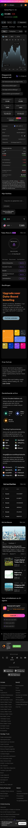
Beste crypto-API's (10, 623)
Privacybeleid (20, 796)
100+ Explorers (4, 765)
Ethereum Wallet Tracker (6, 714)
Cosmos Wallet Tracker (6, 711)
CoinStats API (19, 697)
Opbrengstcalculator (5, 739)
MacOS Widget (4, 793)
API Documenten (20, 699)
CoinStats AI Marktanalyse (6, 695)
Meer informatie (14, 251)
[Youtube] (25, 658)
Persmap (18, 690)
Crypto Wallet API (4, 775)
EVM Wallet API (4, 780)
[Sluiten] (26, 1)
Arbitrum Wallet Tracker (6, 707)
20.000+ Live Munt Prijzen (6, 763)
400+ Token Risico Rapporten (7, 768)
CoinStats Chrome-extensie (7, 791)
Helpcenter (3, 807)
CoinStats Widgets (4, 753)
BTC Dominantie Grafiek (6, 758)
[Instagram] (7, 658)
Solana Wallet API (4, 777)
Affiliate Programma (5, 697)
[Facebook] (14, 663)
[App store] (8, 670)
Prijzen (17, 688)
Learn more (21, 1)
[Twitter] (22, 136)
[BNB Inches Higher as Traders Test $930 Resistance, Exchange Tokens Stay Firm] (9, 574)
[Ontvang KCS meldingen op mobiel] (14, 22)
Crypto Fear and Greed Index (7, 751)
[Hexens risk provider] (14, 254)
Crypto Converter (4, 744)
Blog (1, 690)
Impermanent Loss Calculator (7, 742)
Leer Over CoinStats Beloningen (8, 819)
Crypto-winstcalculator (5, 737)
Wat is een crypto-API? (11, 619)
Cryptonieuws (3, 692)
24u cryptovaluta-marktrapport (7, 756)
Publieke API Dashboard (22, 702)
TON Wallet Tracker (5, 718)
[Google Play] (19, 670)
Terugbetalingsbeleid (22, 800)
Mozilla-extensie (4, 796)
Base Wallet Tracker (5, 716)
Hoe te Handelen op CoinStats (7, 816)
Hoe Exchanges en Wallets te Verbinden (10, 809)
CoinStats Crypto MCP (5, 770)
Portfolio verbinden (11, 318)
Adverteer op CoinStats (21, 695)
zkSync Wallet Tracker (5, 704)
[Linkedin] (21, 658)
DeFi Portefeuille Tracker (6, 699)
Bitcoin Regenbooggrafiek (6, 746)
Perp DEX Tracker (4, 728)
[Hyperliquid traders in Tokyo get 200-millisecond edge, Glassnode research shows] (14, 533)
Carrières (18, 692)
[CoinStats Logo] (9, 5)
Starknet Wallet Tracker (6, 702)
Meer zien (23, 232)
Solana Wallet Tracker (5, 709)
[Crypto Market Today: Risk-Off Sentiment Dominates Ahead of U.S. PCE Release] (9, 562)
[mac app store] (14, 674)
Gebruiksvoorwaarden (22, 793)
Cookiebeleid (20, 798)
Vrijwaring (19, 791)
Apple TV (2, 798)
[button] (22, 126)
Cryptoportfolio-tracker (6, 685)
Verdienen (3, 688)
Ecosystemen (3, 730)
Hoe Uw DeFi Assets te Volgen (7, 812)
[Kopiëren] (22, 126)
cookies (10, 822)
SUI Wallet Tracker (4, 726)
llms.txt (2, 772)
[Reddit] (25, 136)
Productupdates (20, 685)
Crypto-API (13, 615)
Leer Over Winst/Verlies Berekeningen (9, 814)
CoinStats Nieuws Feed (21, 704)
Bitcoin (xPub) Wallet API (6, 784)
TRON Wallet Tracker (5, 721)
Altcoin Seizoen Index (5, 761)
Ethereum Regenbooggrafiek (7, 749)
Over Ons (18, 707)
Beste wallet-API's (10, 626)
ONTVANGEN (17, 646)
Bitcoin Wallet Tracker (5, 723)
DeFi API (2, 782)
